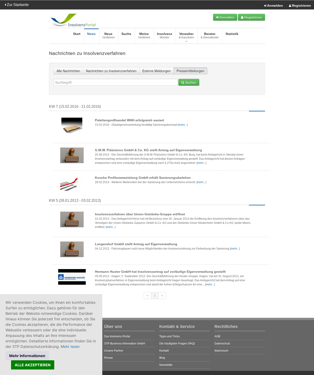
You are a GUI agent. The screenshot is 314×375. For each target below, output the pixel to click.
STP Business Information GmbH (124, 343)
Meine (144, 35)
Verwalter (186, 35)
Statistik (232, 34)
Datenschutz (222, 343)
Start (76, 34)
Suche (126, 34)
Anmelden (274, 5)
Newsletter (166, 364)
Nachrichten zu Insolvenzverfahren (111, 70)
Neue (108, 35)
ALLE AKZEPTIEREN (33, 365)
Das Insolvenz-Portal (117, 336)
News (91, 34)
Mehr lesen (70, 346)
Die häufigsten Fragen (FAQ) (177, 343)
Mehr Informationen (27, 355)
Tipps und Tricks (169, 336)
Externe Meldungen (156, 70)
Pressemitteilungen (190, 70)
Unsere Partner (113, 350)
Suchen (190, 82)
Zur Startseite (17, 5)
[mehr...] (183, 124)
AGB (217, 336)
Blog (162, 357)
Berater (210, 35)
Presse (108, 357)
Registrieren (301, 5)
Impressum (221, 350)
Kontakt (164, 350)
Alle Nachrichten (68, 70)
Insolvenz (164, 35)
